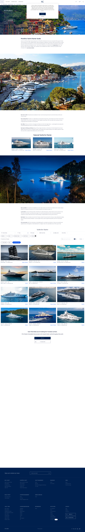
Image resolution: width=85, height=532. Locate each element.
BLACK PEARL (3, 262)
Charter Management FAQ (24, 499)
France (21, 515)
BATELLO (30, 304)
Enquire (23, 262)
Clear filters (5, 242)
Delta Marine (34, 323)
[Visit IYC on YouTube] (75, 529)
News (51, 509)
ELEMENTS (2, 304)
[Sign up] (49, 473)
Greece (21, 512)
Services (36, 483)
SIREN (2, 325)
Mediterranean (10, 4)
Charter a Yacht (14, 1)
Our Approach (52, 508)
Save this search (17, 242)
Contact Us (67, 511)
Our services (52, 483)
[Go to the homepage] (42, 2)
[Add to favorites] (29, 138)
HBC (29, 283)
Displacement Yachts (8, 511)
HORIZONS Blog (52, 516)
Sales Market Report (8, 486)
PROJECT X (31, 262)
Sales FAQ (6, 487)
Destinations (21, 1)
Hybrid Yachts (7, 516)
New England (22, 518)
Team (66, 508)
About (36, 482)
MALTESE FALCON (60, 262)
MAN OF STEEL (3, 283)
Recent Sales (7, 483)
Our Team (36, 486)
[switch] (56, 232)
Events (51, 512)
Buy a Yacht (8, 1)
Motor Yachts (7, 508)
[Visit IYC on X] (73, 529)
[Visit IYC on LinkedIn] (77, 529)
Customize (42, 16)
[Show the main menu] (2, 1)
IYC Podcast (52, 519)
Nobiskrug (6, 323)
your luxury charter (30, 47)
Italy (14, 4)
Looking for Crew (68, 483)
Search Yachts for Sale (8, 482)
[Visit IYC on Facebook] (72, 529)
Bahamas (21, 509)
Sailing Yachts (7, 509)
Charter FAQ (22, 486)
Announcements (52, 511)
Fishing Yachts (7, 515)
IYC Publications (52, 518)
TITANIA (58, 325)
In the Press (52, 515)
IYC (1, 4)
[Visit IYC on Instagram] (79, 529)
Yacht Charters (22, 483)
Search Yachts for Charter (24, 482)
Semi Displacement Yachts (9, 512)
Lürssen (62, 323)
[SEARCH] (83, 1)
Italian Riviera (18, 4)
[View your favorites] (76, 1)
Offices (66, 509)
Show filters (64, 232)
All (20, 519)
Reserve (26, 262)
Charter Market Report (23, 487)
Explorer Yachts (7, 519)
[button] (73, 143)
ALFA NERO (59, 283)
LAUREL (30, 325)
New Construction (7, 496)
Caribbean (21, 508)
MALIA (58, 304)
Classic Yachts (7, 518)
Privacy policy (40, 528)
